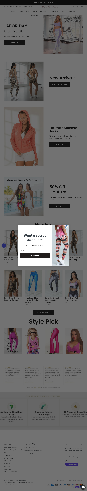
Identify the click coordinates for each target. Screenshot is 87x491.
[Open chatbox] (83, 487)
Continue (35, 255)
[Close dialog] (66, 226)
